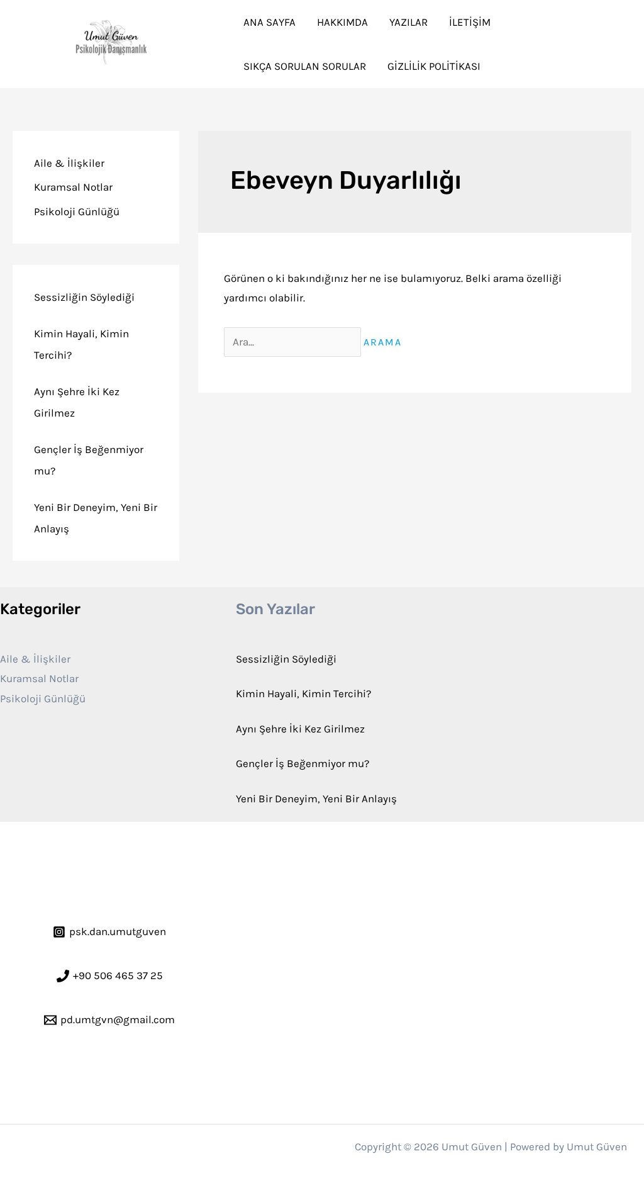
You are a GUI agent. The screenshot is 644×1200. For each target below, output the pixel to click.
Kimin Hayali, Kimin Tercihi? (303, 693)
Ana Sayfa (269, 22)
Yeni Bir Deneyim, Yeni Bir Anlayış (316, 798)
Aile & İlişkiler (69, 163)
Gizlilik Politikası (433, 66)
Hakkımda (342, 22)
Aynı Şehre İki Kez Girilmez (300, 728)
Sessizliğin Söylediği (84, 297)
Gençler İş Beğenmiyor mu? (302, 763)
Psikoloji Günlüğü (76, 211)
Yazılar (408, 22)
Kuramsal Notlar (73, 187)
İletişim (470, 22)
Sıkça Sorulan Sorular (304, 66)
